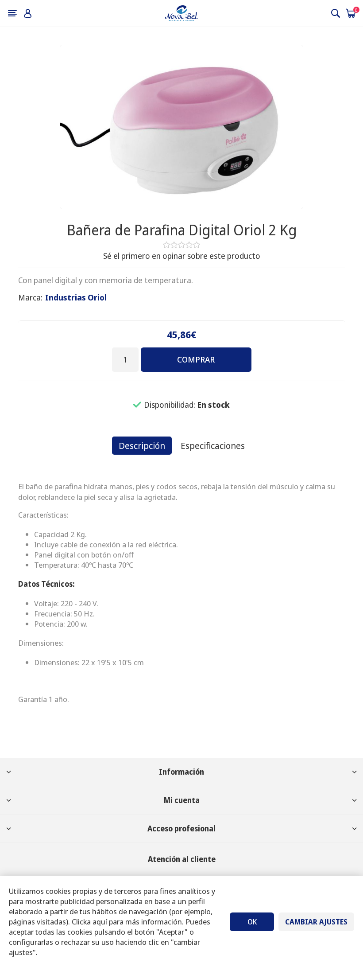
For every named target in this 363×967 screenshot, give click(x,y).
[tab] (142, 446)
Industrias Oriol (76, 297)
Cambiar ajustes (316, 922)
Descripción (142, 446)
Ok (252, 922)
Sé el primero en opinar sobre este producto (181, 255)
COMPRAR (196, 359)
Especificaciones (213, 446)
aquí (100, 921)
